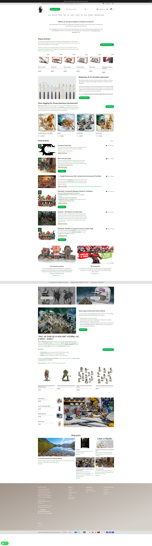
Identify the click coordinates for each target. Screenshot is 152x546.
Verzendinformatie (89, 489)
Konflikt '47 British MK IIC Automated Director (66, 385)
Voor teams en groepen (109, 487)
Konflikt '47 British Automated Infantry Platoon (84, 386)
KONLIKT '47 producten (108, 349)
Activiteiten (70, 489)
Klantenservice (89, 487)
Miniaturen (77, 15)
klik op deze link (74, 3)
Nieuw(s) (70, 494)
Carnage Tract (54, 67)
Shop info (70, 487)
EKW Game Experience (72, 492)
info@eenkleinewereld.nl (45, 511)
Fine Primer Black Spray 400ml (44, 406)
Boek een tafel (83, 329)
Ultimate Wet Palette (42, 413)
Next (77, 3)
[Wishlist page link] (113, 9)
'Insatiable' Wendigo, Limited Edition (45, 133)
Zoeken (85, 9)
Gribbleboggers (79, 133)
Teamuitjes (106, 490)
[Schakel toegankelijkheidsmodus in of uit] (103, 3)
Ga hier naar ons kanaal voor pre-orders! (46, 50)
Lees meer (40, 463)
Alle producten (110, 106)
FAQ (87, 492)
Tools (68, 15)
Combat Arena (92, 67)
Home (49, 15)
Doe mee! (62, 171)
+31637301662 (43, 509)
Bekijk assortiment (54, 9)
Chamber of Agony (80, 67)
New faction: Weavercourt (47, 297)
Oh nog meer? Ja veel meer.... (107, 44)
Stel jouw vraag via (46, 513)
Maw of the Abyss (67, 67)
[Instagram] (38, 525)
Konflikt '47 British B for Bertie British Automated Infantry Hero (46, 386)
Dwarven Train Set (41, 67)
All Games (60, 15)
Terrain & (72, 15)
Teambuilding (106, 489)
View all (111, 140)
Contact (69, 490)
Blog (82, 15)
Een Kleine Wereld (63, 153)
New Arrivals (54, 15)
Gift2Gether (90, 15)
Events (85, 15)
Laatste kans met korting (99, 15)
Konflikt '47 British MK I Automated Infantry (104, 385)
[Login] (107, 9)
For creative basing (95, 297)
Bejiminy (59, 133)
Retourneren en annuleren (91, 490)
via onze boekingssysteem (92, 318)
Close (150, 1)
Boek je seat (62, 206)
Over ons (70, 495)
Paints (65, 15)
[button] (37, 3)
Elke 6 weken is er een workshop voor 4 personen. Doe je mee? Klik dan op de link (85, 186)
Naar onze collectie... (84, 97)
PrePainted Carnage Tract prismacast (107, 68)
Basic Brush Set (41, 421)
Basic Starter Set (41, 398)
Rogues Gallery (99, 133)
